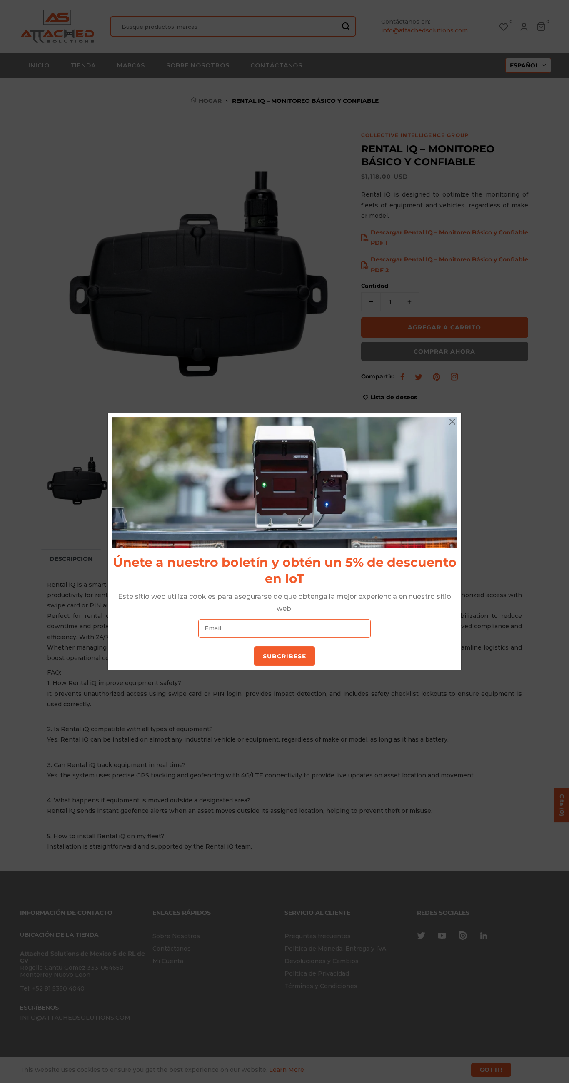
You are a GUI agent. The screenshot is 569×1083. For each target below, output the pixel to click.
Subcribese (284, 656)
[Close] (452, 421)
